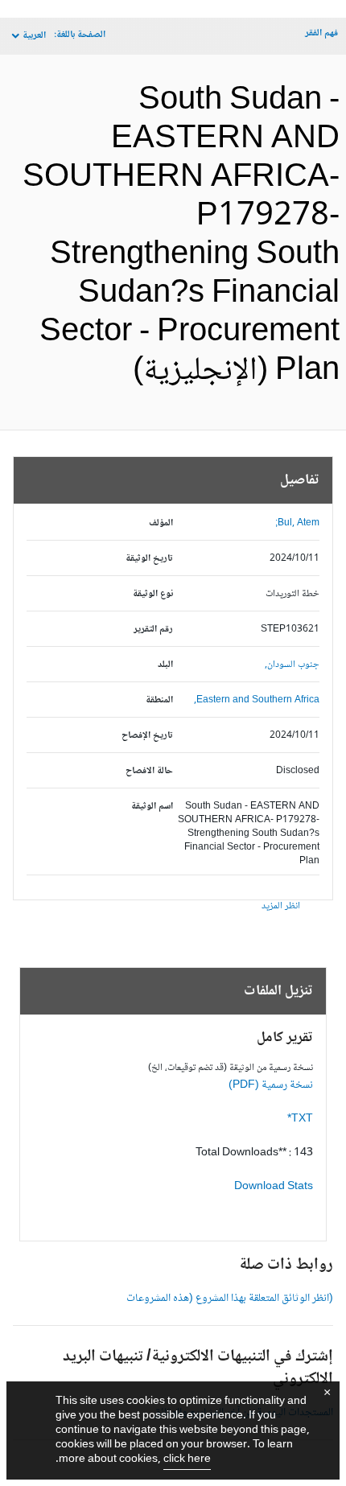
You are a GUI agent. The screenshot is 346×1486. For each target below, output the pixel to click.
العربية (34, 35)
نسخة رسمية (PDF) (271, 1085)
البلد (165, 665)
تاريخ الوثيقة (149, 559)
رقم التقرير (153, 629)
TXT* (300, 1119)
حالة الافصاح (149, 771)
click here (187, 1459)
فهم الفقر (321, 33)
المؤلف (161, 523)
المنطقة (159, 700)
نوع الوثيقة (153, 594)
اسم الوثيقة (152, 806)
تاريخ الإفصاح (147, 736)
